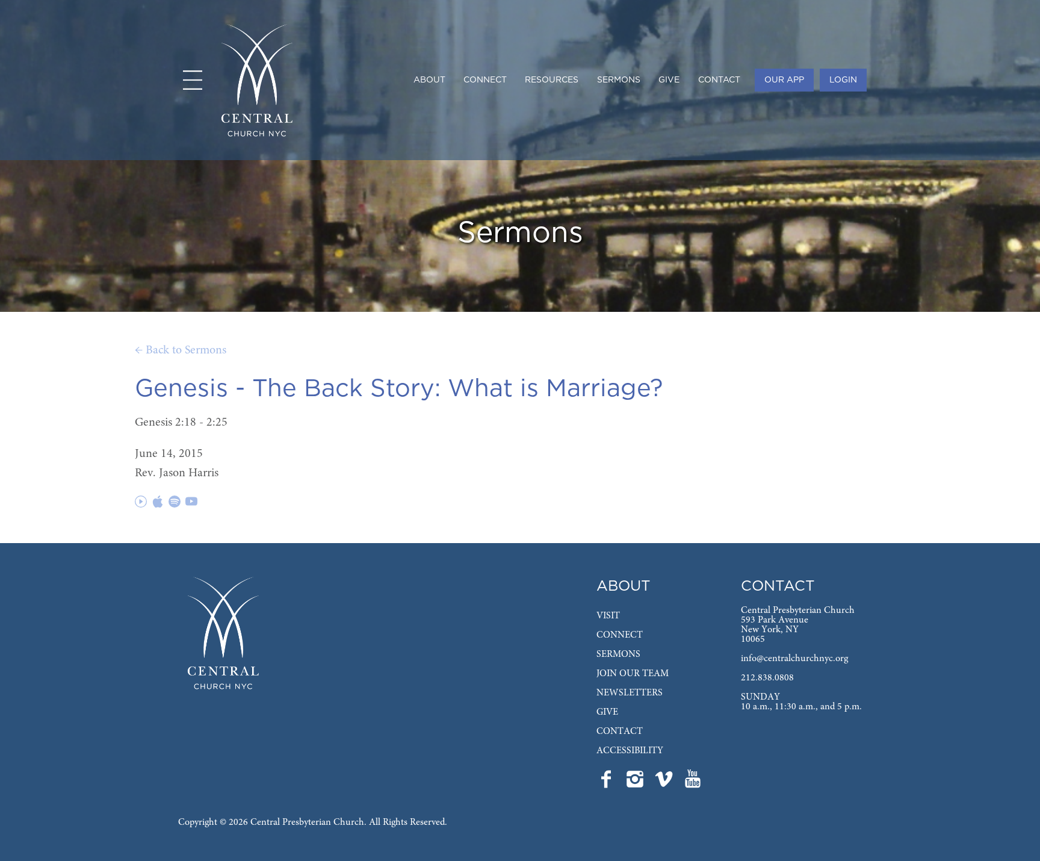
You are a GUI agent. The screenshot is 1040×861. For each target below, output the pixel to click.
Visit (608, 616)
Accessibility (629, 751)
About (429, 80)
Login (843, 80)
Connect (485, 80)
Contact (719, 80)
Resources (551, 80)
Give (668, 80)
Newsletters (629, 693)
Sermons (618, 80)
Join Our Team (632, 674)
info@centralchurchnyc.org (794, 659)
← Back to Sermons (180, 350)
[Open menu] (192, 80)
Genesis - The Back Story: (288, 389)
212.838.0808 (767, 678)
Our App (784, 80)
